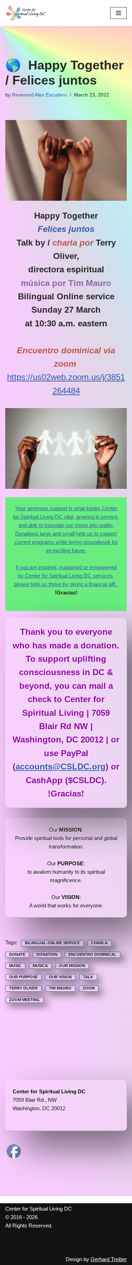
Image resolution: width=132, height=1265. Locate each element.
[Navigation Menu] (118, 13)
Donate (17, 954)
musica (40, 966)
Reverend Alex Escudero (39, 95)
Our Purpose (23, 977)
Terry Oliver (23, 988)
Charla (99, 943)
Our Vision (60, 977)
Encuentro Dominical (93, 954)
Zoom (89, 988)
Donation (47, 954)
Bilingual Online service (52, 943)
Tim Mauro (60, 988)
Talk (88, 977)
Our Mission (72, 966)
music (15, 966)
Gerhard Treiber (108, 1259)
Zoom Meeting (24, 1000)
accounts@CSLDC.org (60, 766)
